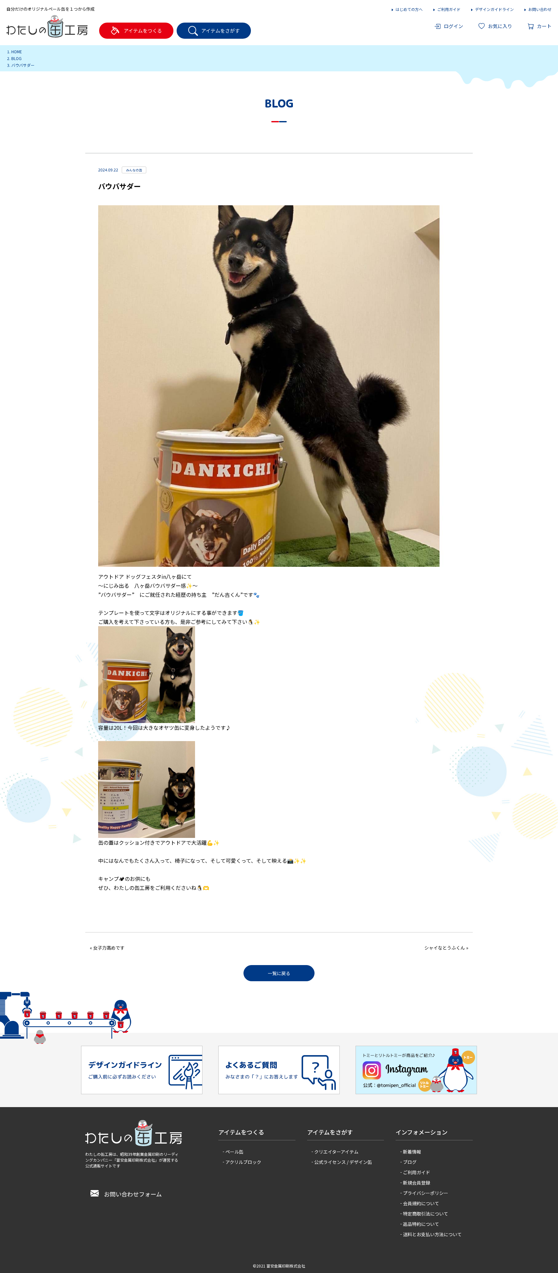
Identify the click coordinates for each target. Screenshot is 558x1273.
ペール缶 (234, 1151)
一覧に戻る (279, 973)
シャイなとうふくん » (446, 947)
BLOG (16, 58)
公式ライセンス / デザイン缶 (343, 1162)
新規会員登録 (416, 1182)
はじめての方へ (409, 9)
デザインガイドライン (494, 9)
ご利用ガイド (448, 9)
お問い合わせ (540, 9)
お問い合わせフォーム (133, 1194)
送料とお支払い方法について (432, 1234)
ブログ (410, 1162)
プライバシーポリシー (425, 1193)
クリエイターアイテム (336, 1151)
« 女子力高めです (107, 947)
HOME (16, 51)
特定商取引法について (425, 1213)
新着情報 (412, 1151)
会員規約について (421, 1203)
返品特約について (421, 1224)
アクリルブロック (243, 1162)
